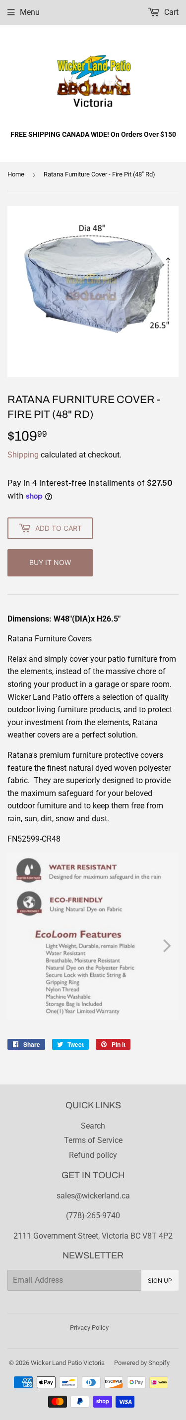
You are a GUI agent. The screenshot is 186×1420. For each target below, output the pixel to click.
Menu (30, 12)
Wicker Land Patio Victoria (68, 1362)
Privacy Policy (89, 1327)
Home (15, 174)
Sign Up (160, 1280)
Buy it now (50, 562)
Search (93, 1126)
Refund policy (93, 1155)
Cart (170, 12)
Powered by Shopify (142, 1362)
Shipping (23, 454)
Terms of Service (93, 1140)
